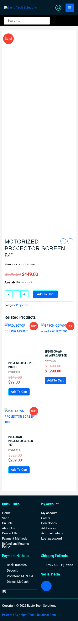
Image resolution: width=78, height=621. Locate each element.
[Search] (47, 21)
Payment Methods (14, 538)
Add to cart (45, 294)
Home (6, 513)
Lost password (51, 538)
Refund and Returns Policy (15, 545)
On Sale (7, 523)
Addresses (48, 528)
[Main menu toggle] (70, 8)
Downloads (49, 523)
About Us (8, 528)
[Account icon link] (58, 8)
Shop (5, 518)
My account (49, 513)
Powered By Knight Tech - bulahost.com (29, 615)
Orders (45, 518)
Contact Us (10, 533)
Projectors (22, 305)
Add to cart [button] (19, 392)
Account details (52, 533)
